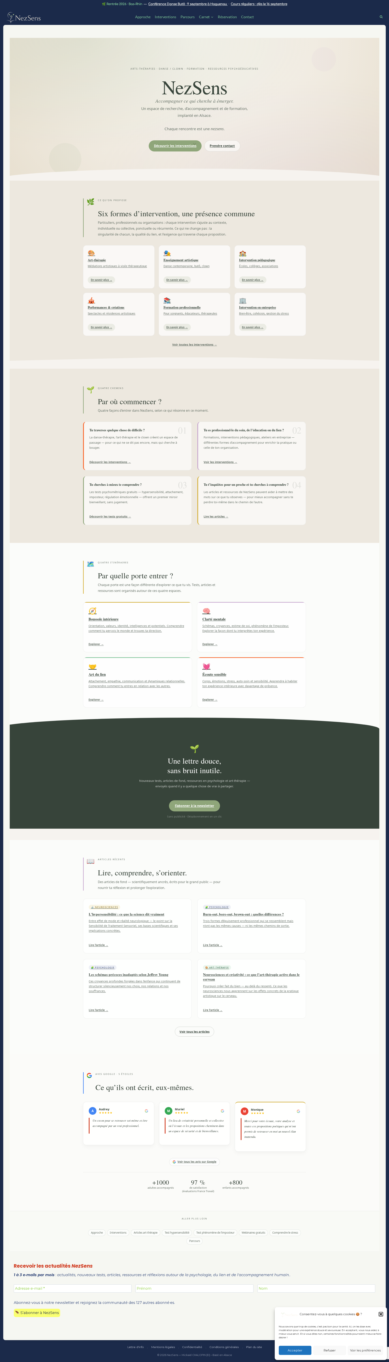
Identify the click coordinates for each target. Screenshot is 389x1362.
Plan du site (254, 1347)
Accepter (295, 1350)
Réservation (227, 17)
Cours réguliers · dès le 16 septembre (259, 4)
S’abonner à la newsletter (194, 806)
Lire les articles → (216, 516)
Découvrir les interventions (175, 146)
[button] (381, 1314)
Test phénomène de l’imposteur (215, 1232)
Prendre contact (222, 146)
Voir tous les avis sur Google (196, 1162)
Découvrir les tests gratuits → (110, 516)
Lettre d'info (135, 1347)
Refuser (330, 1350)
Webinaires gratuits (253, 1232)
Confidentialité (192, 1347)
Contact (247, 17)
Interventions (165, 17)
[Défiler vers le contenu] (194, 144)
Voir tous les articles (194, 1031)
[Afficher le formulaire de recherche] (382, 16)
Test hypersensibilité (177, 1232)
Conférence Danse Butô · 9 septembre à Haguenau (188, 4)
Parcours (187, 17)
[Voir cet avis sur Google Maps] (146, 1111)
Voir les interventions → (220, 462)
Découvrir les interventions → (110, 462)
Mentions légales (163, 1347)
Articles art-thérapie (145, 1232)
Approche (142, 17)
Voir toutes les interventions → (194, 344)
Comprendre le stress (285, 1232)
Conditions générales (224, 1347)
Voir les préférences (365, 1350)
